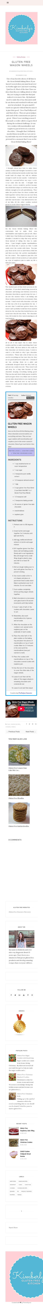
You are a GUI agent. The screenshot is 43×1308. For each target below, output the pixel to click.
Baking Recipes (21, 57)
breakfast (13, 1184)
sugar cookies (13, 185)
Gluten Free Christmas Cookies (26, 1141)
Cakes (20, 1184)
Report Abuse (13, 1227)
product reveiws (26, 1191)
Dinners (12, 1191)
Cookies (8, 727)
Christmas (28, 1184)
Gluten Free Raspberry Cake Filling (27, 1129)
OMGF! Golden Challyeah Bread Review (25, 1153)
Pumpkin (12, 1194)
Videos (13, 727)
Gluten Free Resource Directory (20, 912)
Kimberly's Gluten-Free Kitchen (21, 71)
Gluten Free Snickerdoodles (18, 826)
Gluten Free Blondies (16, 798)
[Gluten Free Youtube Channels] (19, 1035)
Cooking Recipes (22, 1188)
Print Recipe (30, 398)
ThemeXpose (27, 1302)
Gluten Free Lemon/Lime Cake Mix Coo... (17, 769)
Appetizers (13, 1181)
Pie (18, 1191)
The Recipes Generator (25, 693)
